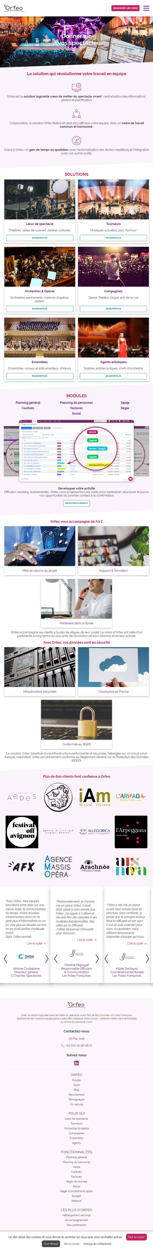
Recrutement (77, 1094)
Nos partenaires (76, 1224)
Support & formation (113, 570)
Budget (76, 1196)
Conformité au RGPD (76, 744)
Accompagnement (76, 1220)
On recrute (76, 1104)
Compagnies (76, 1133)
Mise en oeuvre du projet (39, 570)
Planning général (76, 1157)
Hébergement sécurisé (76, 1215)
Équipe (76, 1080)
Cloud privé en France (113, 691)
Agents (76, 1142)
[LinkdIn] (76, 1062)
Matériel (77, 1200)
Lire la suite (34, 943)
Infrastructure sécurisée (39, 691)
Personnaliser (72, 1243)
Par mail (78, 1038)
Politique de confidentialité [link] (97, 1244)
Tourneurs (76, 1123)
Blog (76, 1089)
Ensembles (76, 1138)
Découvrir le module (76, 503)
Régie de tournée (76, 1181)
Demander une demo (125, 8)
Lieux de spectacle (76, 1118)
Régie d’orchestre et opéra (76, 1191)
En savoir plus (39, 238)
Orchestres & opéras (76, 1128)
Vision (76, 1084)
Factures (76, 1176)
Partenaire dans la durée (76, 623)
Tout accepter (136, 1237)
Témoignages (76, 1099)
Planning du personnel (76, 1162)
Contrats (76, 1171)
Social (76, 1186)
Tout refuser (51, 1243)
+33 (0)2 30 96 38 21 (78, 1045)
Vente (76, 1166)
